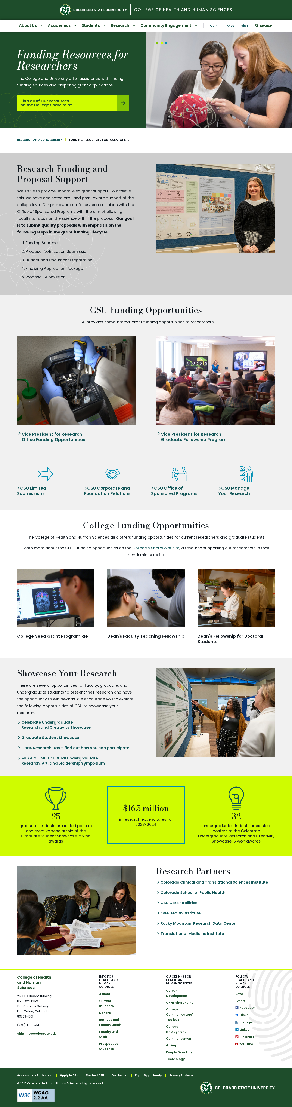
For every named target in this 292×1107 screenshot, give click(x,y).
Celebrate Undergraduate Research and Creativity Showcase (56, 725)
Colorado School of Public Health (193, 892)
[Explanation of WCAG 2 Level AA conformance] (107, 1095)
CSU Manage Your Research (234, 491)
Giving (171, 1045)
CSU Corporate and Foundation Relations (107, 491)
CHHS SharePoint (179, 1002)
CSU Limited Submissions (31, 491)
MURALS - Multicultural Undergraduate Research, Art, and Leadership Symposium (63, 761)
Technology (175, 1059)
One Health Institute (181, 913)
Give (230, 26)
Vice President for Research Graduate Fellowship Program (194, 437)
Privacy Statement (183, 1075)
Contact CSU (95, 1075)
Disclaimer (120, 1075)
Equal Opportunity (148, 1075)
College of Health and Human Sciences (183, 10)
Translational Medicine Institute (192, 933)
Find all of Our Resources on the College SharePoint (46, 103)
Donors (105, 1013)
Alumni (215, 26)
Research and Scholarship (39, 139)
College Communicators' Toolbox (179, 1014)
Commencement (179, 1038)
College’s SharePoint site (155, 548)
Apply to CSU (69, 1075)
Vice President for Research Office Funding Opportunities (53, 437)
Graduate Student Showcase (50, 737)
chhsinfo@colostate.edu (37, 1033)
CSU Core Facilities (179, 902)
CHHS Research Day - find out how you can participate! (76, 747)
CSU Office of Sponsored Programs (174, 491)
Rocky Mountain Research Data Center (199, 923)
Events (240, 1001)
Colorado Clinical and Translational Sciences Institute (214, 882)
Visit (244, 26)
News (239, 994)
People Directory (179, 1052)
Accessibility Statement (35, 1075)
